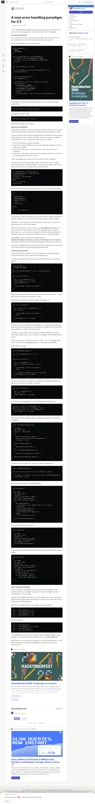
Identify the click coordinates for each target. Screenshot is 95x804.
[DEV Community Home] (3, 2)
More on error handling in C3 (76, 50)
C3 (15, 30)
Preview (24, 718)
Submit (17, 718)
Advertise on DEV (52, 792)
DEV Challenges (17, 792)
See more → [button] (16, 778)
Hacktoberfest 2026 (74, 112)
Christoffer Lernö (19, 8)
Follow (81, 12)
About (78, 792)
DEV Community (26, 790)
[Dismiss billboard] (92, 794)
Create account (88, 2)
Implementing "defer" (80, 38)
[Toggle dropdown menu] (61, 649)
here (15, 32)
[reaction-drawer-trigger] (3, 55)
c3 (20, 25)
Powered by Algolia (47, 2)
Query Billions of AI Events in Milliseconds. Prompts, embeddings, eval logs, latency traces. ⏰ (35, 762)
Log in (79, 2)
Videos (27, 792)
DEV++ (23, 792)
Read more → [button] (73, 121)
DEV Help (44, 792)
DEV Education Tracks (36, 792)
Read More (15, 699)
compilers (15, 25)
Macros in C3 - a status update (77, 45)
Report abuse (42, 723)
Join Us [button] (8, 801)
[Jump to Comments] (3, 61)
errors (24, 25)
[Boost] (3, 71)
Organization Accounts (62, 792)
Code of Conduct (33, 723)
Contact (83, 792)
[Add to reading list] (3, 66)
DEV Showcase (72, 792)
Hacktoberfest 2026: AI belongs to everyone (34, 683)
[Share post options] (3, 76)
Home (10, 792)
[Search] (7, 2)
